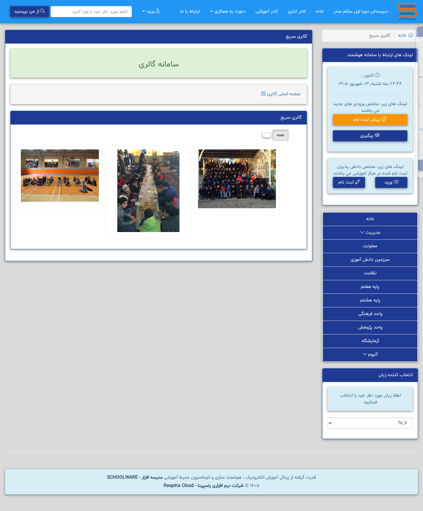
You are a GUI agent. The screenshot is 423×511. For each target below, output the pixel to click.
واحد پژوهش (370, 327)
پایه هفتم (370, 287)
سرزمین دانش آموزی (370, 259)
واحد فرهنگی (370, 314)
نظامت (370, 273)
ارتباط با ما (190, 11)
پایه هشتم (370, 300)
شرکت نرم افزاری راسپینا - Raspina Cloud (204, 486)
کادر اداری (297, 11)
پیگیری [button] (367, 136)
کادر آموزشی (266, 11)
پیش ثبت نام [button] (367, 119)
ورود (150, 11)
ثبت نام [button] (346, 182)
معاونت (370, 246)
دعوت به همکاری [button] (229, 11)
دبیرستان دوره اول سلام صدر (361, 11)
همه (280, 135)
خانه (320, 11)
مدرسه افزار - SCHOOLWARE (135, 477)
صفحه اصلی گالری (283, 94)
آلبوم (372, 354)
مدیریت (372, 232)
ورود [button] (389, 182)
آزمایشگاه (370, 341)
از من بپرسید (27, 11)
